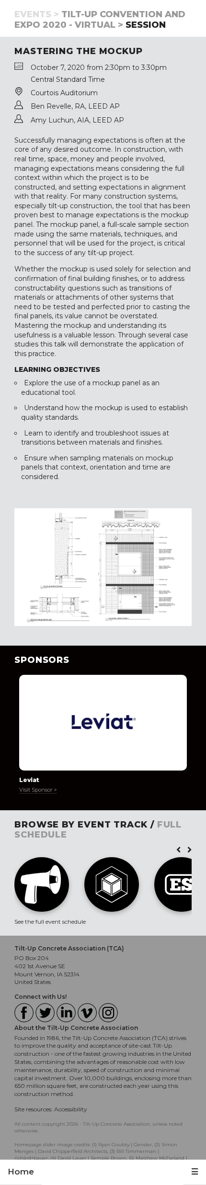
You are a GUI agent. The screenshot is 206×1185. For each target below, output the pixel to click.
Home (21, 1171)
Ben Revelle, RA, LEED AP (75, 106)
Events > (36, 14)
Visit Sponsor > (38, 789)
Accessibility (70, 1109)
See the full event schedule (50, 921)
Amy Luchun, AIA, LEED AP (77, 120)
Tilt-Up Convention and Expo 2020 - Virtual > (99, 19)
